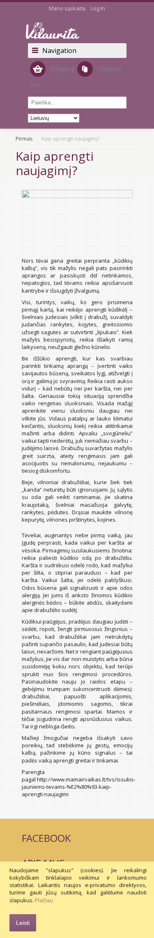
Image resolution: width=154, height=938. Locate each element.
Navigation (59, 50)
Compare (109, 69)
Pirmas (24, 138)
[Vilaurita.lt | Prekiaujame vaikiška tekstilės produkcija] (77, 30)
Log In (98, 8)
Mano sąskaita (67, 8)
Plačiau (44, 900)
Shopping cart (52, 76)
